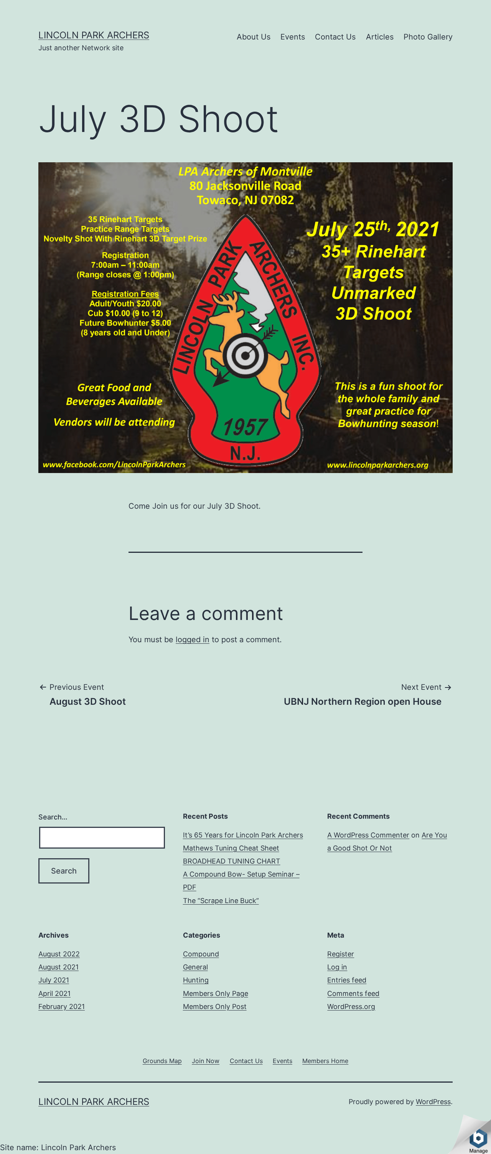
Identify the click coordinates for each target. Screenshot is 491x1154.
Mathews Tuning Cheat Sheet (231, 848)
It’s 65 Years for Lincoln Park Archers (243, 835)
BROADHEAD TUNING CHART (231, 861)
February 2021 (61, 1006)
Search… (53, 817)
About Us (253, 36)
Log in (337, 967)
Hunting (196, 980)
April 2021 (54, 993)
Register (340, 954)
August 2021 (58, 967)
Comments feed (353, 993)
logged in (192, 639)
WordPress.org (351, 1006)
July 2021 (53, 980)
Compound (201, 954)
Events (292, 36)
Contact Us (335, 36)
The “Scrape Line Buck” (221, 901)
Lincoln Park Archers (93, 35)
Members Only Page (215, 993)
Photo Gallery (428, 36)
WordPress (433, 1102)
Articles (380, 36)
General (195, 967)
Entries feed (346, 980)
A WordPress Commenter (368, 835)
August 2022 (59, 954)
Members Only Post (215, 1006)
